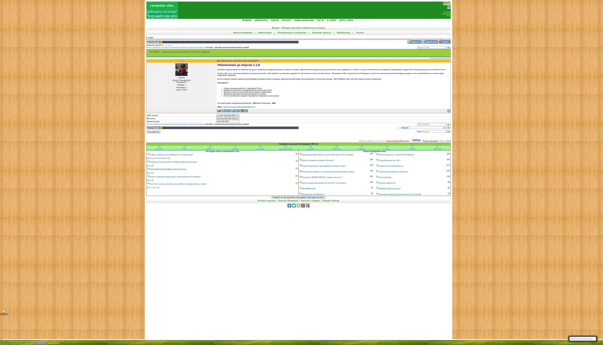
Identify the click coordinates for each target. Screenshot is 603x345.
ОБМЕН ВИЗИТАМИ (304, 20)
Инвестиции (265, 32)
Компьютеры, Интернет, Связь (182, 47)
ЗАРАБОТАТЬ (261, 20)
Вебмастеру (343, 32)
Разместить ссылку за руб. (581, 339)
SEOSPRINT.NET (309, 189)
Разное (360, 32)
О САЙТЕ (331, 20)
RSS (448, 141)
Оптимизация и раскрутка (292, 32)
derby (181, 61)
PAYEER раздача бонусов (390, 189)
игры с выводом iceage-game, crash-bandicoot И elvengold (175, 177)
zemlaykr (361, 149)
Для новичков (153, 187)
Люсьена (438, 149)
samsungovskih (285, 149)
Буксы (150, 165)
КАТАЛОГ (286, 20)
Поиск (442, 141)
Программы (199, 47)
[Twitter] (294, 205)
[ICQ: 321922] (244, 110)
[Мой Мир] (303, 205)
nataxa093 (260, 149)
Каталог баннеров (288, 200)
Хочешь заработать (387, 183)
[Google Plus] (308, 205)
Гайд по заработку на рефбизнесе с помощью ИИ (171, 155)
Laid (387, 149)
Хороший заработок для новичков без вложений (400, 194)
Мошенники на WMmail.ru (313, 194)
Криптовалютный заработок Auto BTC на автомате (324, 183)
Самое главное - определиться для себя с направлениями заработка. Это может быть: (298, 37)
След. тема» (446, 58)
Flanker (412, 149)
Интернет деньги (321, 32)
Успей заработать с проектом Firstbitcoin (396, 155)
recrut (165, 45)
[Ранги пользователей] (416, 141)
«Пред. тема (434, 58)
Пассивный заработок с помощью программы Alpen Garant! (328, 172)
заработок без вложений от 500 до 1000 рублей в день (173, 162)
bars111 (311, 149)
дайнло (210, 149)
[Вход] (448, 8)
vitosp (170, 45)
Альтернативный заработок (158, 158)
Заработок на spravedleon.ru (391, 166)
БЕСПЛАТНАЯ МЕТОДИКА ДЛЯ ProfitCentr (168, 169)
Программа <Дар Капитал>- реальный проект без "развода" (328, 155)
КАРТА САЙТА (346, 20)
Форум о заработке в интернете (157, 47)
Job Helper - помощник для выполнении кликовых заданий (227, 47)
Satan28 (235, 149)
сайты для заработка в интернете (393, 172)
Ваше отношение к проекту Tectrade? (318, 160)
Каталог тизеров (310, 200)
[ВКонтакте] (289, 205)
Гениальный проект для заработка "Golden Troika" (324, 166)
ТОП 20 (320, 20)
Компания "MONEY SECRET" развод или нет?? (322, 177)
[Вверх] (4, 312)
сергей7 (159, 149)
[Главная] (444, 4)
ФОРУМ (275, 20)
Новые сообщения (367, 141)
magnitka (336, 149)
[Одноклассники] (298, 205)
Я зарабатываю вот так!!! (390, 160)
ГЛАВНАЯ (246, 20)
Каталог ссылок (266, 200)
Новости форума (242, 32)
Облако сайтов (331, 200)
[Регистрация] (448, 4)
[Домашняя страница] (235, 110)
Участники (381, 141)
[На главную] (162, 9)
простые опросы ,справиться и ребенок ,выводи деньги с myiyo (178, 184)
